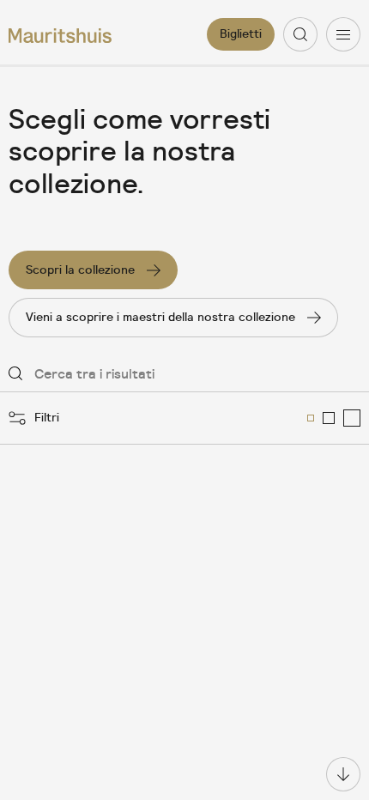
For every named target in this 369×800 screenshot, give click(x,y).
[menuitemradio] (310, 418)
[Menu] (343, 34)
